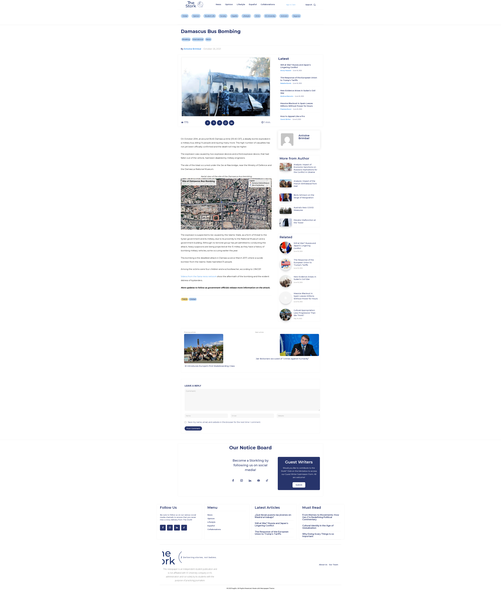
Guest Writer (285, 119)
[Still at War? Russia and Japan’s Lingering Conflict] (286, 248)
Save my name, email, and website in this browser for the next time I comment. (224, 422)
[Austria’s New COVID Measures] (286, 210)
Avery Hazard (285, 70)
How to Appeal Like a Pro (292, 116)
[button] (311, 4)
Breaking (186, 39)
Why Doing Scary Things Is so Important (318, 535)
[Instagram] (241, 480)
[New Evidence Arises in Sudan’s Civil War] (286, 281)
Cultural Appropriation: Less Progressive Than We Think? (304, 313)
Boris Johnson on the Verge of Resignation (304, 196)
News (208, 39)
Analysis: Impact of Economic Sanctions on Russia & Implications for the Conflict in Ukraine (305, 168)
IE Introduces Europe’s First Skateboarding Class (210, 366)
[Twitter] (213, 122)
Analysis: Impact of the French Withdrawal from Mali (305, 183)
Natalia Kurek (285, 83)
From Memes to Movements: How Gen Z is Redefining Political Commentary (320, 517)
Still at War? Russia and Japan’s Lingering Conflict (295, 66)
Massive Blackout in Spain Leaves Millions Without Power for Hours (296, 104)
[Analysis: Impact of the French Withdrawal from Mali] (286, 183)
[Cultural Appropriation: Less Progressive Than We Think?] (286, 315)
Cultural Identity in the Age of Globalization (318, 526)
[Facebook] (207, 122)
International (198, 39)
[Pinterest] (219, 122)
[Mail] (258, 480)
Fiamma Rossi (285, 109)
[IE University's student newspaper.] (195, 4)
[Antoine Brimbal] (288, 139)
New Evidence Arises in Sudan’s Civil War (305, 278)
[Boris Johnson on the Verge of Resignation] (286, 197)
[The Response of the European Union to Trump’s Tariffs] (286, 264)
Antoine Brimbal (192, 49)
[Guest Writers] (299, 473)
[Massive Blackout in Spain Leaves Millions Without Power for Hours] (286, 298)
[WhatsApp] (225, 122)
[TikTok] (267, 480)
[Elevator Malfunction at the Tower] (286, 222)
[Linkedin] (231, 122)
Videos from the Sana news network (199, 276)
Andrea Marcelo (286, 96)
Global (193, 299)
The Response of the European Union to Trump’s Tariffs (304, 262)
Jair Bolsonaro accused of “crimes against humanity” (282, 358)
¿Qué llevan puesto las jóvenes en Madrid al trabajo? (273, 516)
